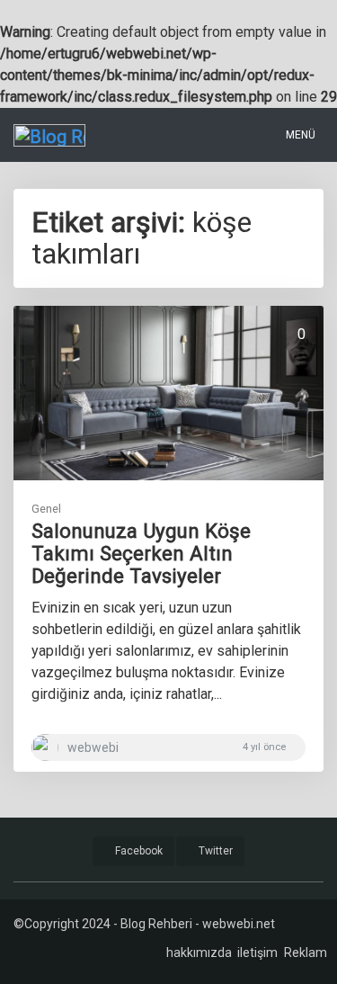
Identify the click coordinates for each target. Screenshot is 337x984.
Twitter (214, 851)
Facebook (137, 851)
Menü (299, 135)
